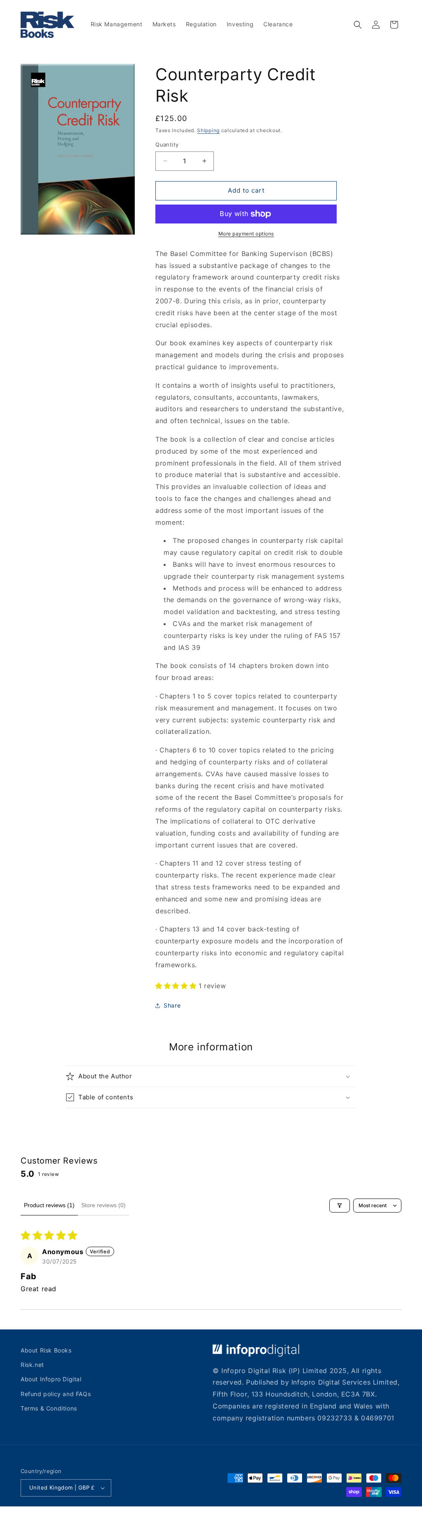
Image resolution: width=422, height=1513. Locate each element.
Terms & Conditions (49, 1408)
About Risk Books (46, 1350)
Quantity (166, 144)
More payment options (246, 233)
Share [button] (172, 1005)
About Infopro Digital (51, 1379)
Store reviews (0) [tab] (103, 1205)
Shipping (208, 130)
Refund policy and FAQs (56, 1393)
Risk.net (32, 1364)
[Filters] (339, 1206)
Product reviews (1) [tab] (49, 1205)
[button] (358, 25)
